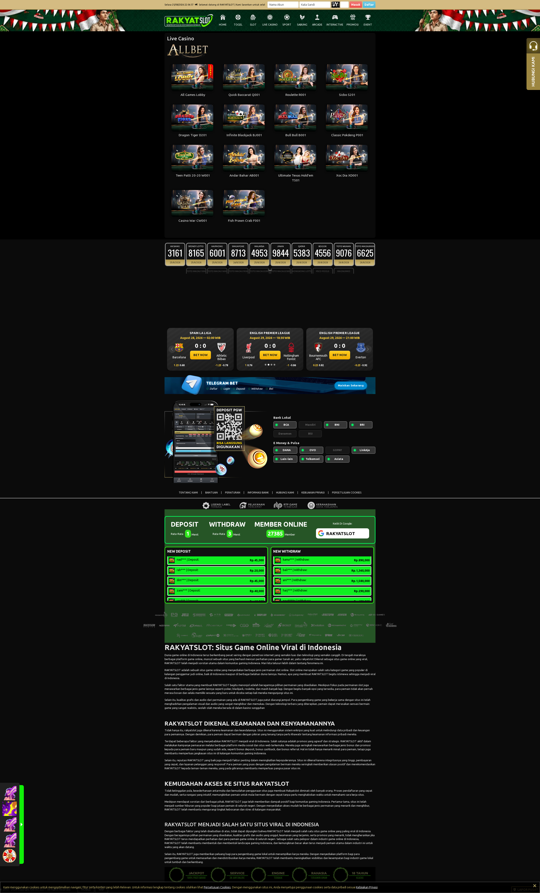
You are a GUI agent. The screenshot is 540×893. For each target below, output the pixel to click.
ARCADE (317, 24)
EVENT (368, 24)
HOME (223, 24)
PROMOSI (353, 24)
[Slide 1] (265, 365)
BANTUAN (211, 492)
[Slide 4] (274, 365)
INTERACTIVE (335, 24)
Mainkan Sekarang (351, 385)
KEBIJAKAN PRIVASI (313, 492)
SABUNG (302, 24)
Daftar (369, 4)
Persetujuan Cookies (217, 887)
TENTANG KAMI (188, 492)
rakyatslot (307, 659)
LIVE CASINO (270, 24)
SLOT (253, 24)
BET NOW (200, 355)
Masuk (355, 4)
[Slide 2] (268, 365)
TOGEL (238, 24)
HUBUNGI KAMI (285, 492)
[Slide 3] (271, 365)
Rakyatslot (292, 790)
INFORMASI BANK (258, 492)
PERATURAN (232, 492)
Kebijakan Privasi (367, 887)
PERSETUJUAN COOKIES (347, 492)
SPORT (286, 24)
